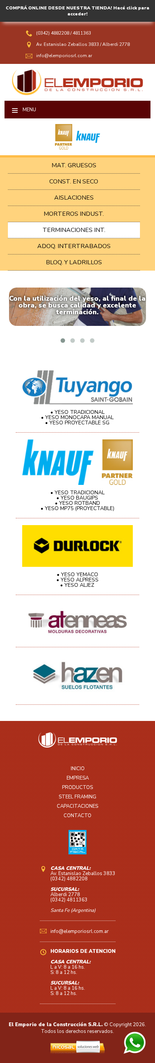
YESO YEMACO (79, 574)
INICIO (78, 768)
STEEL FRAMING (77, 796)
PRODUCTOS (77, 787)
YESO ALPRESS (80, 579)
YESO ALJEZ (79, 585)
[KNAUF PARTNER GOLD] (63, 148)
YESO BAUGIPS (79, 497)
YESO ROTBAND (79, 503)
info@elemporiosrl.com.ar (64, 56)
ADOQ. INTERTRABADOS (74, 246)
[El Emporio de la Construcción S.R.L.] (77, 93)
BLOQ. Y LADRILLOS (74, 262)
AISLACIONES (74, 198)
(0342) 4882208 (53, 33)
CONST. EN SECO (73, 181)
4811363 (82, 33)
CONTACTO (77, 815)
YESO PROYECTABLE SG (79, 422)
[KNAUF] (86, 148)
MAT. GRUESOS (74, 165)
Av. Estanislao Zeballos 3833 (67, 44)
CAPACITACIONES (77, 806)
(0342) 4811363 (69, 899)
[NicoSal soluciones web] (77, 1052)
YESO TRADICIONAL (80, 412)
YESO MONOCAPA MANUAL (79, 417)
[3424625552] (134, 1052)
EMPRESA (78, 778)
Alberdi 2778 (116, 44)
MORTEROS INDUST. (74, 214)
